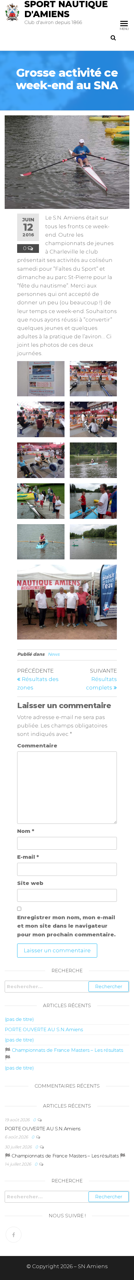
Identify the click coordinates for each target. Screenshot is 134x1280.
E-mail (28, 857)
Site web (30, 883)
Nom (25, 831)
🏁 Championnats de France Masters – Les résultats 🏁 (65, 1156)
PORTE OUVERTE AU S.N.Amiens (44, 1029)
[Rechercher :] (67, 987)
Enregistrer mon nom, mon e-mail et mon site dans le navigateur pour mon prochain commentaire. (66, 925)
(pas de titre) (19, 1019)
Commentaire (37, 745)
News (54, 654)
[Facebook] (14, 1235)
